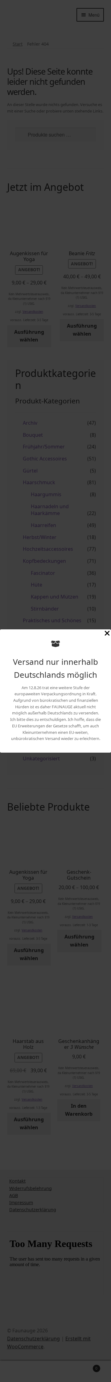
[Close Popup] (107, 634)
